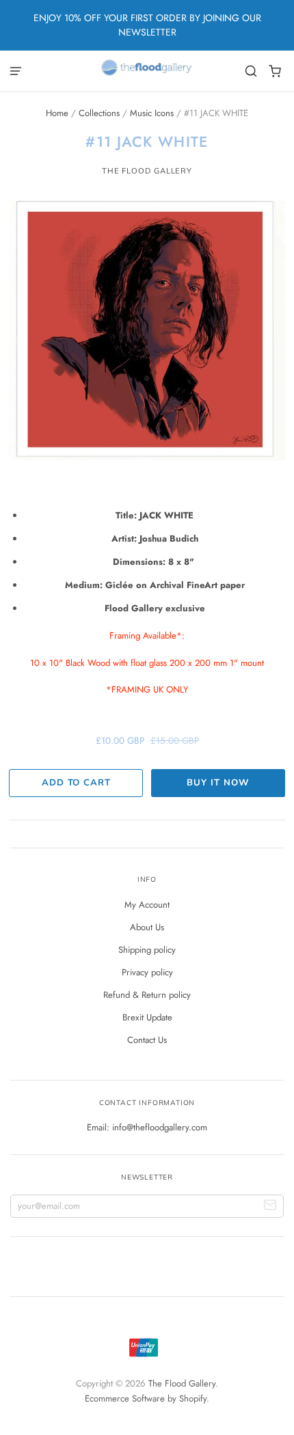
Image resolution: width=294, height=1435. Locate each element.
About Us (147, 927)
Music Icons (152, 113)
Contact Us (147, 1039)
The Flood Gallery (147, 171)
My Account (147, 904)
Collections (99, 113)
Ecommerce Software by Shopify (145, 1398)
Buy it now (218, 783)
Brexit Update (147, 1017)
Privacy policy (147, 972)
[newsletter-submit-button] (270, 1206)
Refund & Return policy (147, 994)
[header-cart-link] (275, 71)
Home (57, 113)
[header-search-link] (251, 71)
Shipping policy (147, 949)
